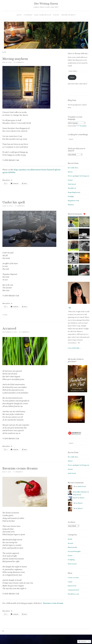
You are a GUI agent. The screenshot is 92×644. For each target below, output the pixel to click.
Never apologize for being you (78, 176)
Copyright (28, 15)
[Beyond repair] (84, 270)
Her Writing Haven (46, 3)
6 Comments (18, 472)
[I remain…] (73, 234)
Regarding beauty (74, 192)
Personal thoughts (74, 551)
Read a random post (42, 15)
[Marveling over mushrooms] (73, 270)
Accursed (9, 328)
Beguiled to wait (73, 200)
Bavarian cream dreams (20, 468)
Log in (70, 582)
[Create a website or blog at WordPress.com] (3, 631)
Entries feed (72, 586)
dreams (70, 543)
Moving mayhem (15, 59)
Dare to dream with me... (78, 53)
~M (69, 308)
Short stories (72, 564)
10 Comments (24, 332)
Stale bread (72, 184)
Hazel (75, 498)
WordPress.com (73, 594)
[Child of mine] (84, 246)
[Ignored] (84, 222)
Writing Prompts (68, 15)
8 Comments (20, 206)
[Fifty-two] (73, 222)
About (19, 15)
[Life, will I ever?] (73, 258)
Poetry (56, 15)
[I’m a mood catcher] (73, 246)
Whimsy (71, 205)
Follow (72, 77)
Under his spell (13, 202)
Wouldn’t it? (72, 188)
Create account (73, 577)
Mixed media (72, 547)
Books (70, 539)
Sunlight (71, 196)
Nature (70, 172)
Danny (70, 180)
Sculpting (71, 559)
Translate (83, 126)
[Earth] (84, 258)
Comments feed (73, 590)
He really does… (73, 168)
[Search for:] (77, 139)
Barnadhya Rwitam (80, 492)
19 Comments (19, 62)
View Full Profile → (74, 348)
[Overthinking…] (84, 234)
